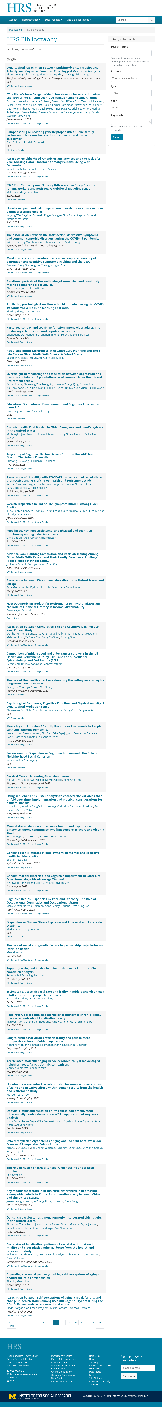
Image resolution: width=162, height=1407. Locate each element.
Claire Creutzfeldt (53, 358)
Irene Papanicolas (69, 587)
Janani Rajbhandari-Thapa (65, 633)
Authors (116, 71)
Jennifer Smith (37, 1068)
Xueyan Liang (45, 998)
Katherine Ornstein (26, 737)
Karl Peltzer (31, 836)
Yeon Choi (13, 169)
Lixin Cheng (82, 74)
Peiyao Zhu (13, 664)
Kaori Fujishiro (65, 1121)
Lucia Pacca (13, 806)
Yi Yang (45, 265)
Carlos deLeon (47, 537)
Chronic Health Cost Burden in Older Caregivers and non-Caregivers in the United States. (55, 429)
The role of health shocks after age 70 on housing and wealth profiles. (50, 1169)
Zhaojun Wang (84, 1148)
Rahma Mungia (44, 1228)
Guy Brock (69, 215)
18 (69, 1322)
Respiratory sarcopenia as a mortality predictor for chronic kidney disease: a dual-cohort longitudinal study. (54, 1016)
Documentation (30, 19)
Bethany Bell (47, 1254)
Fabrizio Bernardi (34, 142)
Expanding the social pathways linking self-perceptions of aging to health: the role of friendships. (54, 1276)
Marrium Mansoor (51, 710)
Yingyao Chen (59, 265)
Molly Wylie (13, 434)
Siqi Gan (47, 733)
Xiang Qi (27, 461)
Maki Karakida (15, 192)
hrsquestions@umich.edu (24, 1374)
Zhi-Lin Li (94, 384)
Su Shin (11, 859)
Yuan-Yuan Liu (82, 388)
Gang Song (71, 1201)
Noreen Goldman (33, 906)
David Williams (15, 1258)
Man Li (42, 388)
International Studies (62, 1381)
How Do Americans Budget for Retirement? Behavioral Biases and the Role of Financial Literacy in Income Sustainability (54, 605)
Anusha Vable (24, 810)
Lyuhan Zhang (52, 1045)
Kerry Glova (66, 434)
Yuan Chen (44, 242)
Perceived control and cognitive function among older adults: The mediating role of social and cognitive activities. (53, 329)
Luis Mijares (34, 1224)
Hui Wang (98, 388)
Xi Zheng (39, 1201)
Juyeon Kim (62, 883)
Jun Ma (69, 388)
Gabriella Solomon (79, 108)
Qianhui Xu (13, 633)
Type (114, 86)
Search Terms (119, 46)
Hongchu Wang (54, 1201)
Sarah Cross (53, 511)
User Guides (57, 1378)
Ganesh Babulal (48, 112)
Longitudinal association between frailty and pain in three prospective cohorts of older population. (48, 1039)
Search (117, 137)
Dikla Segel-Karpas (33, 975)
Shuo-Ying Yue (32, 384)
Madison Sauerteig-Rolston (23, 929)
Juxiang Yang (14, 1201)
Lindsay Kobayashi (32, 664)
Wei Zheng (46, 687)
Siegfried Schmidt (32, 215)
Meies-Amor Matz (56, 108)
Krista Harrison (27, 514)
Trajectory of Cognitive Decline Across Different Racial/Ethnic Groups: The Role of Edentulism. (50, 455)
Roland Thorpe (21, 108)
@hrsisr (14, 1377)
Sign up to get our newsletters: (133, 1358)
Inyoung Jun (29, 484)
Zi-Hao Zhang (14, 384)
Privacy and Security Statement (100, 1383)
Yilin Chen (46, 74)
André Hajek (46, 836)
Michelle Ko (29, 105)
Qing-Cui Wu (80, 384)
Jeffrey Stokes (33, 192)
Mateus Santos (51, 1224)
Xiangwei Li (18, 1151)
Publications (15, 29)
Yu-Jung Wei (14, 215)
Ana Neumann (63, 1228)
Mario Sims (92, 1254)
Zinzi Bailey (44, 105)
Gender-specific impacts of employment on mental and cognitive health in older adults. (53, 854)
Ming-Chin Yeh (72, 779)
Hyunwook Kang (16, 883)
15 (49, 1322)
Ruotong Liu (14, 461)
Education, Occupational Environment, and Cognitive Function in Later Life (53, 405)
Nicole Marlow (39, 488)
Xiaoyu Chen (29, 998)
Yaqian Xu (50, 1148)
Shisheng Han (86, 1021)
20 (82, 1322)
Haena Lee (33, 883)
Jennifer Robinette (17, 1068)
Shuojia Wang (15, 74)
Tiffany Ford (73, 101)
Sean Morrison (31, 733)
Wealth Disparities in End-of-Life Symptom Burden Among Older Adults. (52, 505)
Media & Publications (78, 19)
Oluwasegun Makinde (19, 610)
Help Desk (94, 1355)
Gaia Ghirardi (15, 142)
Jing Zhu (57, 74)
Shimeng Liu (32, 265)
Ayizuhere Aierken (63, 242)
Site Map (94, 1362)
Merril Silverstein (80, 334)
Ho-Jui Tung (13, 779)
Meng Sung (27, 633)
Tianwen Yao (14, 1021)
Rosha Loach (45, 484)
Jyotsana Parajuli (16, 564)
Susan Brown (37, 288)
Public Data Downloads (63, 1359)
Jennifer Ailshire (47, 169)
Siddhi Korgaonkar (18, 1308)
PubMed (15, 85)
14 (43, 1322)
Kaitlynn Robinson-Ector (70, 1254)
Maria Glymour (84, 1121)
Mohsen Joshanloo (18, 1094)
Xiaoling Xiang (15, 311)
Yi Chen (11, 242)
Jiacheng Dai (30, 1021)
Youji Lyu (24, 687)
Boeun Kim (58, 101)
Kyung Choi (47, 883)
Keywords (117, 115)
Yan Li (10, 998)
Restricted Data (59, 1362)
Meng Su (47, 384)
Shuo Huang (31, 1254)
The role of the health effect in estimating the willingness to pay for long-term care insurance (55, 681)
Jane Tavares (28, 434)
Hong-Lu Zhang (63, 384)
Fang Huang (58, 1021)
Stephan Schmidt (86, 215)
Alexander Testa (16, 1224)
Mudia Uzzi (38, 108)
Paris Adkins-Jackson (19, 101)
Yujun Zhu (36, 358)
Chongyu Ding (66, 1148)
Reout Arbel (14, 975)
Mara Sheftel (14, 906)
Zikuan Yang (31, 74)
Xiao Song (42, 637)
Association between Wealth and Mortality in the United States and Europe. (55, 582)
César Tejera (14, 105)
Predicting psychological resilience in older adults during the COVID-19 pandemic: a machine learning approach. (55, 306)
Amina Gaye (86, 806)
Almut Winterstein (17, 219)
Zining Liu (12, 687)
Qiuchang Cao (15, 411)
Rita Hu (11, 1281)
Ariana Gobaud (41, 101)
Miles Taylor (45, 411)
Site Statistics (96, 1378)
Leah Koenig (48, 806)
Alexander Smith (49, 737)
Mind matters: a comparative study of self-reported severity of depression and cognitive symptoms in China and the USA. (51, 259)
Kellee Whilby (14, 1254)
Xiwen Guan (42, 311)
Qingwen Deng (15, 265)
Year (114, 100)
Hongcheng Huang (18, 1045)
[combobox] (126, 78)
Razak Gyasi (62, 836)
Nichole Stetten (84, 484)
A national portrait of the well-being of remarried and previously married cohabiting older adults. (53, 283)
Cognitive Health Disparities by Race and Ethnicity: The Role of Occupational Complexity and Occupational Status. (51, 900)
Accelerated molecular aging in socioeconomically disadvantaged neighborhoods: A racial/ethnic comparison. (53, 1062)
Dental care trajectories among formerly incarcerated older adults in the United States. (54, 1219)
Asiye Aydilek (14, 1174)
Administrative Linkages (64, 1365)
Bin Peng (82, 1045)
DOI (8, 85)
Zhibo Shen (32, 710)
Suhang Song (68, 637)
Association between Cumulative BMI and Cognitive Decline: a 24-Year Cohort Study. (53, 628)
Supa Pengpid (15, 836)
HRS (12, 1380)
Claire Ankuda (69, 511)
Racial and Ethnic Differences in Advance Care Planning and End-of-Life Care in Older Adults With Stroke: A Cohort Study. (55, 352)
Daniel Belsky (29, 112)
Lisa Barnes (65, 112)
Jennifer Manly (82, 112)
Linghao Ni (36, 1045)
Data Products (52, 19)
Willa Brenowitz (46, 1121)
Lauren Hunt (86, 511)
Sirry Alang (24, 115)
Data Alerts (95, 1371)
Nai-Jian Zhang (15, 388)
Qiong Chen (70, 710)
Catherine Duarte (67, 806)
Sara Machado (15, 587)
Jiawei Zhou (69, 1045)
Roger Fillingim (53, 215)
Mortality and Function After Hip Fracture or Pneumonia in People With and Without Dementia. (54, 728)
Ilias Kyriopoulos (35, 587)
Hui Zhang (37, 1148)
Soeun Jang (30, 760)
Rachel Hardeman (62, 105)
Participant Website (61, 1355)
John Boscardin (77, 733)
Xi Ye (17, 998)
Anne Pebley (52, 906)
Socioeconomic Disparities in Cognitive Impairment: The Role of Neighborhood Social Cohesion (52, 755)
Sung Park (84, 906)
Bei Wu (65, 334)
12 (30, 1322)
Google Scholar (26, 85)
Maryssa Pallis (82, 434)
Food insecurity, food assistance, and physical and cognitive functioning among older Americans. (49, 532)
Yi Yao (34, 687)
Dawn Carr (31, 411)
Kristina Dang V (31, 806)
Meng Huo (23, 1281)
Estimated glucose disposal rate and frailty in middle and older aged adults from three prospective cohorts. (55, 993)
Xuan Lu (29, 311)
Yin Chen (31, 242)
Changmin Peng (50, 334)
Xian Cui (11, 1148)
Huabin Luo (40, 461)
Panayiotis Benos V (18, 488)
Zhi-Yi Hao (31, 388)
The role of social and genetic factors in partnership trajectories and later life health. (55, 947)
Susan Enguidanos (18, 358)
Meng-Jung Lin (15, 952)
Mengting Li (32, 334)
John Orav (52, 587)
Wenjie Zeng (14, 484)
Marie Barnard (59, 1308)
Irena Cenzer (14, 511)
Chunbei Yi (23, 1148)
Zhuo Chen (52, 564)
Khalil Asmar (30, 537)
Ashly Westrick (53, 664)
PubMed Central (27, 123)
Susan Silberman (47, 434)
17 (62, 1322)
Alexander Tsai (83, 105)
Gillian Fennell (28, 169)
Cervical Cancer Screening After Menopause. (38, 776)
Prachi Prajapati (39, 1308)
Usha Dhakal (14, 537)
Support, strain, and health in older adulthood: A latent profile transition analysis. (51, 970)
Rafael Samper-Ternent (20, 1228)
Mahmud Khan (15, 637)
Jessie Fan (22, 859)
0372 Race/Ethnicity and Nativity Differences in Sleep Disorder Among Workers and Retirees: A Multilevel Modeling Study (51, 186)
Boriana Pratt (69, 906)
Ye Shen (30, 637)
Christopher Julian (17, 288)
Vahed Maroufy (70, 1224)
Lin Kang (69, 74)
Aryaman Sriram (64, 484)
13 (36, 1322)
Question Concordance (63, 1374)
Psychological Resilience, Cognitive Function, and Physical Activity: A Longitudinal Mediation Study (55, 705)
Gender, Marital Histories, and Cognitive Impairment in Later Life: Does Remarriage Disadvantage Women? (54, 877)
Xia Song (54, 637)
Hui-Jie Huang (55, 388)
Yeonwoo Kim (15, 760)
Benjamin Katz (87, 710)
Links (92, 1374)
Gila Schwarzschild (33, 779)
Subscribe (129, 1376)
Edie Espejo (59, 733)
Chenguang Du (15, 334)
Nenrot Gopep (53, 779)
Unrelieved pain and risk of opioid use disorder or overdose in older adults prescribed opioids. (55, 210)
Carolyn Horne (36, 564)
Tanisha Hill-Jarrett (92, 101)
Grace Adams (90, 633)
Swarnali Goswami (80, 1308)
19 (75, 1322)
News (92, 1359)
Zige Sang (44, 1021)
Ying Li (78, 242)
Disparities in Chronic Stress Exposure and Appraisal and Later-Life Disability (54, 923)
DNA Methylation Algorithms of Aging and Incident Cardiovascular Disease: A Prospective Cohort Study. (54, 1142)
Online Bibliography (61, 1371)
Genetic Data (58, 1368)
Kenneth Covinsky (33, 511)
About (12, 19)
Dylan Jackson (89, 1224)
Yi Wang (71, 1021)
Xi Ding (21, 242)
